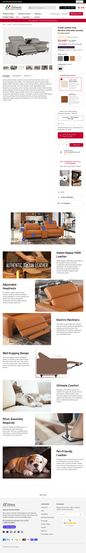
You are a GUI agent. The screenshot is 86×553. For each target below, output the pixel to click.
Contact (37, 17)
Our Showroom (55, 14)
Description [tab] (6, 76)
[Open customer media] (76, 178)
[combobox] (79, 1)
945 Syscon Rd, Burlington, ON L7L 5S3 (15, 520)
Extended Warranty (47, 517)
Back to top (43, 495)
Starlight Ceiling (8, 17)
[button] (79, 7)
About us (44, 531)
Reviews (65, 14)
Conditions (44, 514)
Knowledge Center (47, 534)
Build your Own (76, 14)
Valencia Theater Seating (13, 546)
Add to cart (76, 145)
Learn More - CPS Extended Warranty (70, 118)
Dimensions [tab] (27, 76)
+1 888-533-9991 (9, 522)
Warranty (44, 507)
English (79, 1)
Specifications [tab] (16, 76)
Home (4, 24)
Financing (44, 521)
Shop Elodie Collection (64, 33)
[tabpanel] (27, 90)
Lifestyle (9, 24)
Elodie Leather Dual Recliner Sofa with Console (23, 24)
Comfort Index (45, 524)
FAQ (42, 511)
